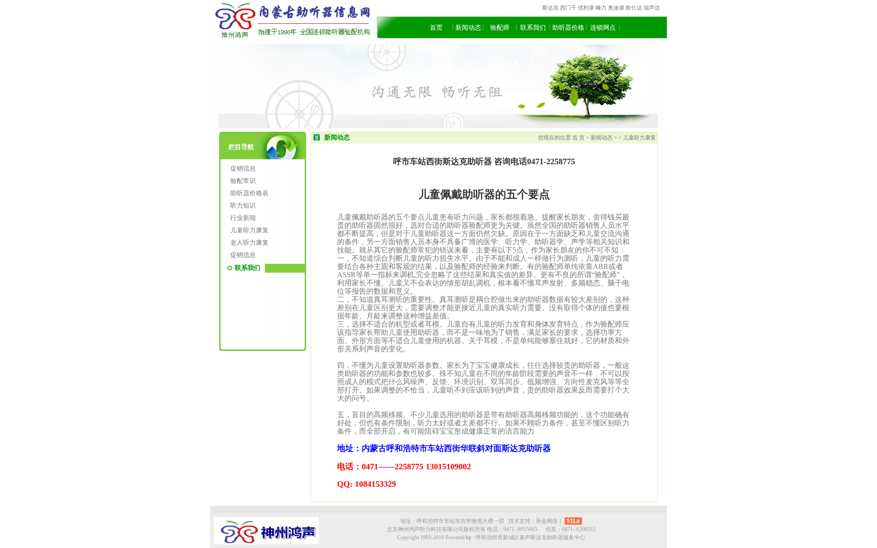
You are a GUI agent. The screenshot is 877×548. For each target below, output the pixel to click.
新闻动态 (468, 27)
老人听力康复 (249, 242)
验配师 (499, 27)
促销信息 (243, 168)
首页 (436, 27)
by (468, 537)
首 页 (579, 137)
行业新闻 (243, 218)
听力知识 (243, 205)
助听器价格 (568, 27)
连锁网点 (603, 27)
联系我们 (533, 27)
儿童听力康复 (249, 230)
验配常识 (243, 180)
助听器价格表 (249, 193)
